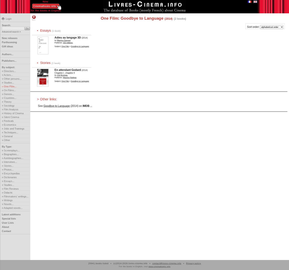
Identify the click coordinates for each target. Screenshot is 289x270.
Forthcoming (9, 42)
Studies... (9, 185)
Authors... (7, 54)
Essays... (9, 181)
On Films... (10, 90)
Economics (10, 124)
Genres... (9, 94)
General (8, 136)
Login (9, 18)
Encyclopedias (12, 173)
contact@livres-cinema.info (166, 263)
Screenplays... (12, 150)
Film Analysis (11, 109)
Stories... (9, 165)
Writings (8, 200)
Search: (6, 25)
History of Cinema (14, 113)
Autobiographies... (13, 158)
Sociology (9, 105)
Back (33, 20)
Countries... (10, 97)
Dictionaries (10, 177)
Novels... (9, 204)
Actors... (8, 75)
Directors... (10, 71)
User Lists (8, 222)
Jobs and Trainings (14, 128)
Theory (8, 101)
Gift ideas (7, 46)
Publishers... (9, 60)
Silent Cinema (11, 117)
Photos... (9, 169)
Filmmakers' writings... (16, 196)
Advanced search (10, 32)
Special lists (9, 218)
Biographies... (11, 154)
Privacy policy (193, 263)
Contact (6, 231)
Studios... (9, 82)
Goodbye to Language (56, 105)
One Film (65, 46)
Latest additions (11, 214)
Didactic (8, 192)
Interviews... (10, 161)
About (5, 227)
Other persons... (13, 78)
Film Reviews (11, 188)
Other (7, 140)
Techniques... (11, 132)
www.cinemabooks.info (159, 267)
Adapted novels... (13, 207)
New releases (9, 38)
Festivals (9, 121)
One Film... (10, 86)
